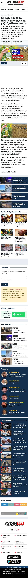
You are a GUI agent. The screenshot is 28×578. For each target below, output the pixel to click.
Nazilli (14, 343)
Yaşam (23, 9)
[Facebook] (10, 530)
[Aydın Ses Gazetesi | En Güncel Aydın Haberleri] (15, 2)
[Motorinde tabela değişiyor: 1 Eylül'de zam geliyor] (7, 218)
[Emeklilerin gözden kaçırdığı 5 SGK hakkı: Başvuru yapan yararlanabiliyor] (7, 247)
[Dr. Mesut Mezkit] (4, 374)
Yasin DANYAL (13, 410)
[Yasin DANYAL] (4, 412)
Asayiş (17, 9)
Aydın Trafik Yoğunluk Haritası (19, 542)
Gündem (10, 9)
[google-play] (14, 562)
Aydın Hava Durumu (22, 535)
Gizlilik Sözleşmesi (19, 573)
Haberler (3, 15)
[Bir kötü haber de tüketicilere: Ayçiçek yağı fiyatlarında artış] (14, 53)
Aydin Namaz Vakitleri (5, 542)
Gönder (4, 284)
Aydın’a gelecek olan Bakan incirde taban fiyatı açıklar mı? (17, 390)
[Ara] (2, 6)
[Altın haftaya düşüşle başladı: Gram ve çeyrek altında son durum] (21, 218)
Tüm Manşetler (20, 546)
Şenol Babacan (14, 396)
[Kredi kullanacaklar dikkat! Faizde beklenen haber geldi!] (21, 247)
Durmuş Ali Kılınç (14, 387)
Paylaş (4, 63)
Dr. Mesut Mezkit (14, 372)
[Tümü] (26, 324)
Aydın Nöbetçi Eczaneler (5, 536)
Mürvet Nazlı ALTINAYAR (16, 402)
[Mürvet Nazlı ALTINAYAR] (4, 404)
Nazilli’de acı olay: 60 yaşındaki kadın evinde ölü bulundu (19, 355)
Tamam (14, 576)
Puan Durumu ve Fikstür (6, 547)
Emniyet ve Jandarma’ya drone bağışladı (18, 363)
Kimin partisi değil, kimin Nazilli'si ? (16, 405)
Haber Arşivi (20, 552)
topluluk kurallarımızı (15, 289)
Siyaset (3, 9)
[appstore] (14, 557)
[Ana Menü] (1, 2)
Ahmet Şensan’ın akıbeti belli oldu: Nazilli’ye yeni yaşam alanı (19, 347)
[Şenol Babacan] (4, 397)
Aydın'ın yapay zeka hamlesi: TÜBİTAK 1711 (17, 413)
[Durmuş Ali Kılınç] (4, 389)
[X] (12, 530)
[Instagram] (15, 530)
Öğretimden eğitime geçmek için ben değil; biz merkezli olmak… (17, 375)
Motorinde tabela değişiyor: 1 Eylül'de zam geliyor (6, 224)
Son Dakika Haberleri (8, 552)
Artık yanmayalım (14, 398)
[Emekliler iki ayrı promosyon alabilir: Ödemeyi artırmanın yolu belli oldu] (21, 232)
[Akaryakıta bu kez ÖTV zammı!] (7, 232)
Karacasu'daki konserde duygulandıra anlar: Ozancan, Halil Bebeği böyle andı (19, 339)
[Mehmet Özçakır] (4, 382)
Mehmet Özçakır (14, 381)
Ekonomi (10, 15)
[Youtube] (18, 530)
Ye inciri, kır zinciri (14, 383)
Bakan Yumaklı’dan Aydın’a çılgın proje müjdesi (18, 332)
